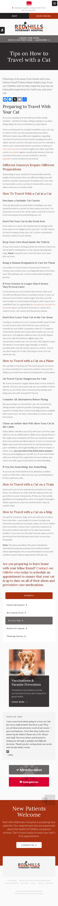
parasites (7, 158)
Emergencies (30, 781)
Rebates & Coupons (15, 628)
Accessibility (25, 883)
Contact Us (27, 845)
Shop (14, 16)
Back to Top (49, 883)
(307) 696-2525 (30, 10)
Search (33, 883)
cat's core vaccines (11, 149)
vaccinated (14, 152)
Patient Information (16, 605)
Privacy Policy (12, 880)
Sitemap (41, 883)
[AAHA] (29, 3)
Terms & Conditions (11, 883)
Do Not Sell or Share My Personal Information (34, 880)
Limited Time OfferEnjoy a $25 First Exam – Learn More (27, 39)
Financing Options (15, 636)
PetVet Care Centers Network (32, 894)
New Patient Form (15, 613)
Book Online (43, 16)
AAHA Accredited (31, 769)
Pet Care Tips (14, 620)
